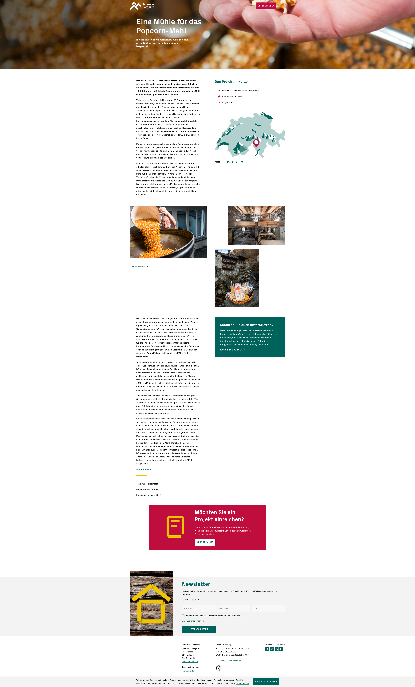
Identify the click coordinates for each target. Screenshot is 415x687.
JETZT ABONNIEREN (199, 629)
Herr (197, 600)
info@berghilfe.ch (190, 661)
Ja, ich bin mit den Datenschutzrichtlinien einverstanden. (213, 616)
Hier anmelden (188, 671)
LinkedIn (281, 649)
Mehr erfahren (205, 542)
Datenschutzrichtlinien (193, 621)
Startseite (155, 6)
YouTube (277, 649)
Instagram (272, 649)
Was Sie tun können (231, 350)
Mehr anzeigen (140, 266)
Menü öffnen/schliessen (284, 6)
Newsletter (196, 584)
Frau (187, 600)
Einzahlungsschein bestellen (228, 661)
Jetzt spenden (266, 6)
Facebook (267, 649)
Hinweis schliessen (266, 682)
